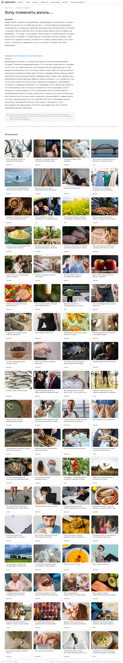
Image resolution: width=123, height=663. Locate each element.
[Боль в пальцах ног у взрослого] (104, 413)
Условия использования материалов (65, 661)
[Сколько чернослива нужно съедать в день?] (18, 355)
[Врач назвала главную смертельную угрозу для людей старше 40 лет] (104, 586)
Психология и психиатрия (22, 7)
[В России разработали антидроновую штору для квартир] (18, 529)
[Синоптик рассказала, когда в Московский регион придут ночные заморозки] (75, 355)
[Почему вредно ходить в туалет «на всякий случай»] (104, 326)
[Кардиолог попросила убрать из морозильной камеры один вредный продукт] (47, 153)
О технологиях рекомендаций (94, 661)
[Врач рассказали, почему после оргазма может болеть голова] (104, 239)
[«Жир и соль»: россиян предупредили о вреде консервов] (18, 413)
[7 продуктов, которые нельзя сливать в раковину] (18, 326)
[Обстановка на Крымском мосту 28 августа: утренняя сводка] (104, 153)
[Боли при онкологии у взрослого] (47, 500)
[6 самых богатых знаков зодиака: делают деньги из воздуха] (75, 413)
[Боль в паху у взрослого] (104, 558)
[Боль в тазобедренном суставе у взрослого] (104, 297)
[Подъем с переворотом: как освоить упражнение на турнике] (104, 384)
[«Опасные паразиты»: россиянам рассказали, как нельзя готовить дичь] (75, 239)
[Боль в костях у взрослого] (47, 644)
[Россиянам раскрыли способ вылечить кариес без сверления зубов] (47, 586)
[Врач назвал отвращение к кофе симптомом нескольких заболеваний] (47, 529)
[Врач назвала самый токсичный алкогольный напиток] (47, 297)
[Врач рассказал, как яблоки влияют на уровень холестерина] (104, 210)
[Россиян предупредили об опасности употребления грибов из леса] (18, 471)
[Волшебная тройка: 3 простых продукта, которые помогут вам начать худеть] (104, 500)
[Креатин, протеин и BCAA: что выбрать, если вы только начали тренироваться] (18, 615)
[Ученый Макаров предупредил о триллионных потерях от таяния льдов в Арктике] (18, 182)
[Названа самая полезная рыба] (18, 384)
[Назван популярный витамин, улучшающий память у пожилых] (47, 239)
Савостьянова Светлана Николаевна (27, 56)
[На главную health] (9, 2)
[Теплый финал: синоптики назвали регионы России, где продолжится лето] (18, 442)
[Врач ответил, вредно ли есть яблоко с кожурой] (104, 268)
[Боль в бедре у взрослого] (47, 326)
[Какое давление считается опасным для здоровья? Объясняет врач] (18, 153)
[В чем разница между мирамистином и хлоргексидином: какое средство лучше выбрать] (47, 471)
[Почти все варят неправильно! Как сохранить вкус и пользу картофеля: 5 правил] (18, 239)
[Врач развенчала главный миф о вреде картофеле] (47, 442)
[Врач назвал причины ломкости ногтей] (18, 644)
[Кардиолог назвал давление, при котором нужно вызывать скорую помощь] (47, 413)
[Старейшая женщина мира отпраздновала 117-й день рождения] (18, 586)
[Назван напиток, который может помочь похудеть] (18, 268)
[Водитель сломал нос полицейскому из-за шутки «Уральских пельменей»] (75, 297)
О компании (8, 661)
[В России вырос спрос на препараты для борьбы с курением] (75, 268)
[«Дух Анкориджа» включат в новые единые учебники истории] (47, 384)
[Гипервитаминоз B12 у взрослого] (104, 355)
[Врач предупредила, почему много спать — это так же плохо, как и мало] (75, 384)
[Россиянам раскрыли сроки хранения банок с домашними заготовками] (47, 615)
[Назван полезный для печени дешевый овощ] (18, 297)
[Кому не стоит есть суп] (75, 558)
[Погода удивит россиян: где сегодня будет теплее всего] (18, 558)
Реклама (15, 661)
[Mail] (2, 2)
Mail (3, 661)
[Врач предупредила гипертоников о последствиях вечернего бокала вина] (75, 586)
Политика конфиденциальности (111, 661)
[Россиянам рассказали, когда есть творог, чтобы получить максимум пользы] (47, 558)
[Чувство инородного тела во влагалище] (47, 268)
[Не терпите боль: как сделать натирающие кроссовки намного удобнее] (18, 500)
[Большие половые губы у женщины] (75, 153)
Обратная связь (80, 661)
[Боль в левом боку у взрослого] (75, 442)
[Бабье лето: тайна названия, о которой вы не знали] (104, 471)
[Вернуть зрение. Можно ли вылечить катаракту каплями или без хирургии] (75, 615)
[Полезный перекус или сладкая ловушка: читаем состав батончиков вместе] (104, 442)
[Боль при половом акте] (75, 182)
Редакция (51, 661)
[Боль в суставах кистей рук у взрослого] (47, 355)
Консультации (9, 7)
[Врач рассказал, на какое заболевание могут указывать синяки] (47, 182)
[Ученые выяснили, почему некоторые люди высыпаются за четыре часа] (75, 644)
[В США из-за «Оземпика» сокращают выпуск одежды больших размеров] (104, 182)
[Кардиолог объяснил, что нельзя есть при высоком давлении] (18, 210)
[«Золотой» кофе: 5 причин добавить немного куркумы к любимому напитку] (75, 529)
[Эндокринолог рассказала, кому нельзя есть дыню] (75, 326)
